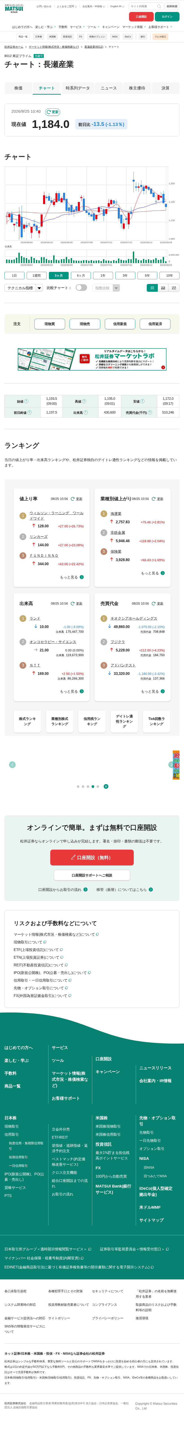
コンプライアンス (104, 1304)
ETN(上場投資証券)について (36, 957)
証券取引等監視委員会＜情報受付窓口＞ (132, 1249)
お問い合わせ (44, 6)
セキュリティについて (107, 1291)
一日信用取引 (18, 1165)
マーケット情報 (132, 27)
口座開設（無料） (95, 857)
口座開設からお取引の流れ (59, 890)
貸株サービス (15, 1188)
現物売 (85, 324)
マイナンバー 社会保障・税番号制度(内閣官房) (41, 1258)
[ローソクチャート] (152, 288)
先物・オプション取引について (39, 988)
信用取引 (11, 1134)
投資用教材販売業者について (68, 1304)
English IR (116, 6)
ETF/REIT (60, 1137)
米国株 (52, 36)
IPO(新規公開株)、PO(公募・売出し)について (50, 973)
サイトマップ (151, 1220)
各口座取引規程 (15, 1291)
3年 (125, 275)
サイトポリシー (59, 1318)
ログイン (167, 16)
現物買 (50, 324)
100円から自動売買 (111, 1176)
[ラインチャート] (174, 288)
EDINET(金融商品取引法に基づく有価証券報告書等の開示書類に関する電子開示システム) (76, 1267)
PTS (8, 1196)
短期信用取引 (18, 1157)
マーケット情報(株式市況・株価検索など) (70, 1079)
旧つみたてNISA (155, 1176)
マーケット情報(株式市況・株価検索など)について (54, 934)
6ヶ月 (81, 275)
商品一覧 (23, 36)
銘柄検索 (172, 6)
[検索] (160, 6)
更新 (55, 112)
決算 (166, 88)
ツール (92, 27)
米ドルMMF (150, 1207)
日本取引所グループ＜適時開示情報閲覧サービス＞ (45, 1249)
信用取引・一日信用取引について (41, 980)
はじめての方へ (22, 27)
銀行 (143, 36)
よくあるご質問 (66, 6)
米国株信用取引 (108, 1134)
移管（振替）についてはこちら (121, 890)
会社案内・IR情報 (92, 6)
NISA (115, 36)
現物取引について (28, 942)
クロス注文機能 (64, 1172)
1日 (14, 275)
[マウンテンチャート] (163, 288)
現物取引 (11, 1126)
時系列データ (78, 88)
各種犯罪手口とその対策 (65, 1291)
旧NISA (149, 1167)
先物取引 (146, 1132)
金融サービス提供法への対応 (24, 1318)
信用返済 (155, 324)
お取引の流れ (62, 1194)
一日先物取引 (150, 1140)
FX (80, 36)
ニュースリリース (155, 1068)
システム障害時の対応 (20, 1304)
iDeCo (128, 36)
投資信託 (67, 36)
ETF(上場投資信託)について (36, 950)
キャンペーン (111, 27)
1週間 (37, 275)
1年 (103, 275)
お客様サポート (159, 27)
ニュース (109, 88)
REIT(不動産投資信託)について (39, 965)
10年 (169, 275)
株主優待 (137, 88)
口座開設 (141, 16)
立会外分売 (61, 1129)
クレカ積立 (160, 36)
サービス (76, 27)
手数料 (63, 27)
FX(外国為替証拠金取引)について (40, 996)
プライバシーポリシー (107, 1318)
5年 (147, 275)
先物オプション (97, 36)
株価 (18, 88)
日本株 (38, 36)
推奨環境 (142, 1318)
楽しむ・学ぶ (44, 27)
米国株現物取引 (108, 1126)
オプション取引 (151, 1149)
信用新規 (120, 324)
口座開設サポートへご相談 (92, 875)
